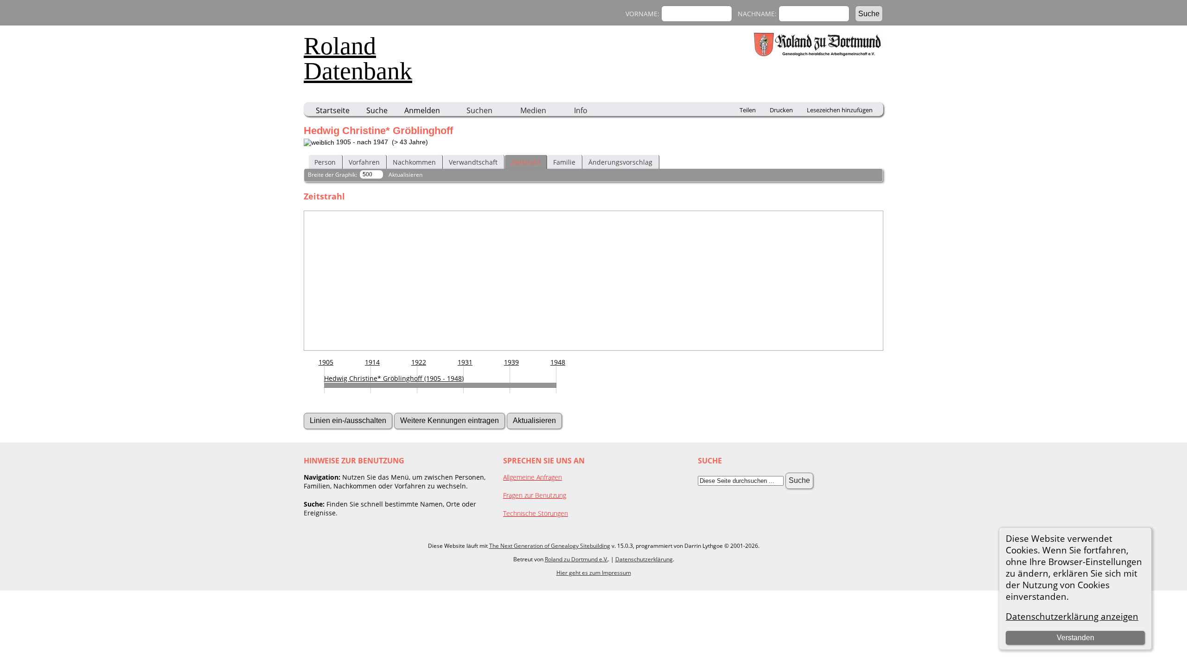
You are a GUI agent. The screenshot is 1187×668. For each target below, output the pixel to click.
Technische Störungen (535, 513)
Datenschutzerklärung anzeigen (1072, 616)
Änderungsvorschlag (620, 162)
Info (580, 110)
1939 (511, 362)
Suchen (479, 110)
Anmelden (422, 110)
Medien (533, 110)
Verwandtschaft (473, 162)
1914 (372, 362)
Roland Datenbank (358, 58)
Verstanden (1075, 638)
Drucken (781, 110)
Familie (564, 162)
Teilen (748, 110)
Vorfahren (364, 162)
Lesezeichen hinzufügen (840, 110)
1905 (326, 362)
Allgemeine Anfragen (532, 477)
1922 (418, 362)
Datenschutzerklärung (644, 559)
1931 (465, 362)
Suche (377, 110)
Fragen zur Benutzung (534, 495)
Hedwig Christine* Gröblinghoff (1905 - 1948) (394, 378)
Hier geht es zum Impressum (593, 573)
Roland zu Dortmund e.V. (576, 559)
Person (325, 162)
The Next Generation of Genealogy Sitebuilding (549, 546)
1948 (557, 362)
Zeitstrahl (525, 162)
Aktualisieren (405, 175)
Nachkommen (414, 162)
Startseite (333, 110)
